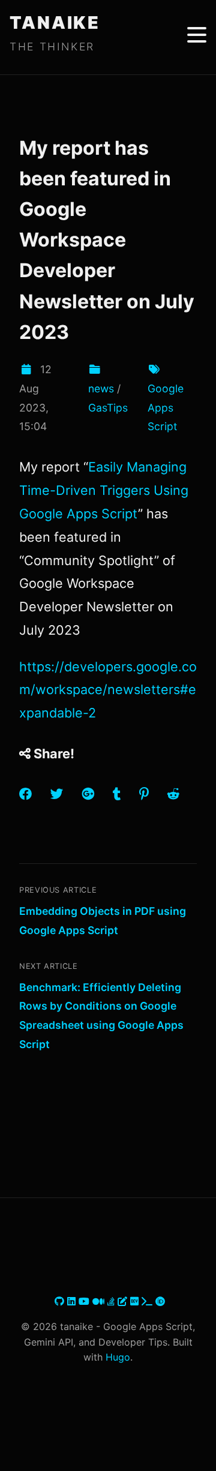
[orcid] (160, 1301)
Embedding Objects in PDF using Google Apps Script (102, 920)
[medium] (99, 1301)
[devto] (136, 1301)
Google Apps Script (166, 407)
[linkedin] (73, 1301)
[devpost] (148, 1301)
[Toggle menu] (196, 34)
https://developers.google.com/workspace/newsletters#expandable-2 (108, 690)
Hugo (118, 1357)
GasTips (108, 407)
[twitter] (53, 1301)
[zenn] (124, 1301)
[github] (61, 1301)
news (101, 388)
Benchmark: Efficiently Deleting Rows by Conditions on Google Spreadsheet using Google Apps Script (101, 1015)
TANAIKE (55, 22)
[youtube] (85, 1301)
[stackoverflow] (112, 1301)
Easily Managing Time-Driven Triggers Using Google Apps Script (103, 490)
